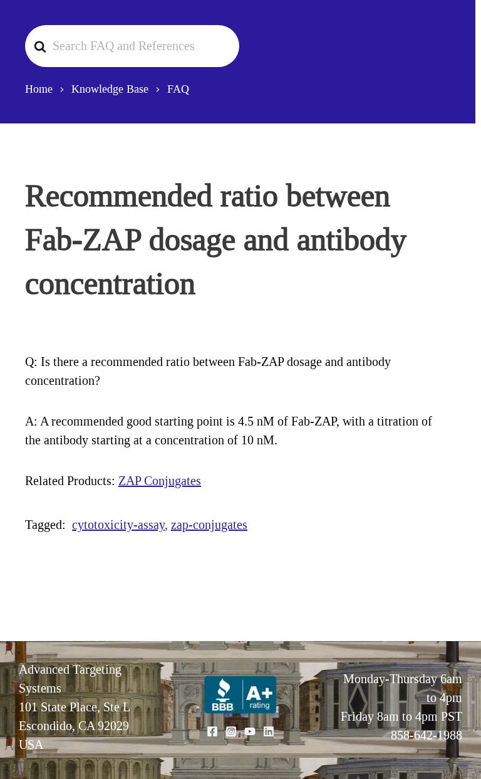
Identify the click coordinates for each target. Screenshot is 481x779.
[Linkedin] (268, 731)
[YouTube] (250, 731)
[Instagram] (231, 731)
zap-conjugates (209, 524)
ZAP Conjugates (159, 481)
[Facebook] (212, 731)
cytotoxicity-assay (118, 524)
